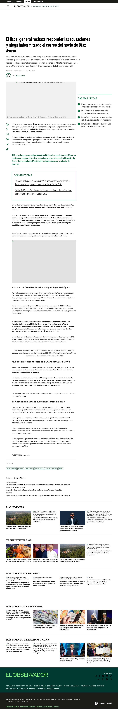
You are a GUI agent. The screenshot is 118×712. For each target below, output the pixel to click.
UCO (60, 468)
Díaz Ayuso (29, 468)
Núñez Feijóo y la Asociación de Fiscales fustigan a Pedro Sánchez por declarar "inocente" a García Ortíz (34, 490)
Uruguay (10, 1)
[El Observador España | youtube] (107, 676)
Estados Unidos (38, 1)
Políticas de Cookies (12, 706)
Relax (43, 686)
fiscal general (11, 468)
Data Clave (24, 689)
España (27, 1)
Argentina (19, 1)
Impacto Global (12, 689)
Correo (20, 468)
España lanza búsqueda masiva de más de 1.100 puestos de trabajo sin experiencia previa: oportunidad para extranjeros (38, 495)
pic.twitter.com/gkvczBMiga (65, 353)
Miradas (100, 686)
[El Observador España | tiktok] (111, 676)
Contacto (56, 706)
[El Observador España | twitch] (111, 679)
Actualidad (37, 6)
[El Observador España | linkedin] (98, 679)
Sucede (37, 686)
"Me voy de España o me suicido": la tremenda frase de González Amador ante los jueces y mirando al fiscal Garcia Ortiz (38, 484)
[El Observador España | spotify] (103, 679)
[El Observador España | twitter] (96, 676)
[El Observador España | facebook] (99, 676)
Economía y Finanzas (24, 686)
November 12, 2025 (56, 356)
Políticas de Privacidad (27, 706)
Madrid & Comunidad (71, 686)
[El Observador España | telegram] (107, 679)
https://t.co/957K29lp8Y (45, 353)
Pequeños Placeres (88, 686)
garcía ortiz (39, 468)
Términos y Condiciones (44, 706)
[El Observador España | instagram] (103, 676)
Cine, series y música (54, 686)
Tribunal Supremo (51, 468)
